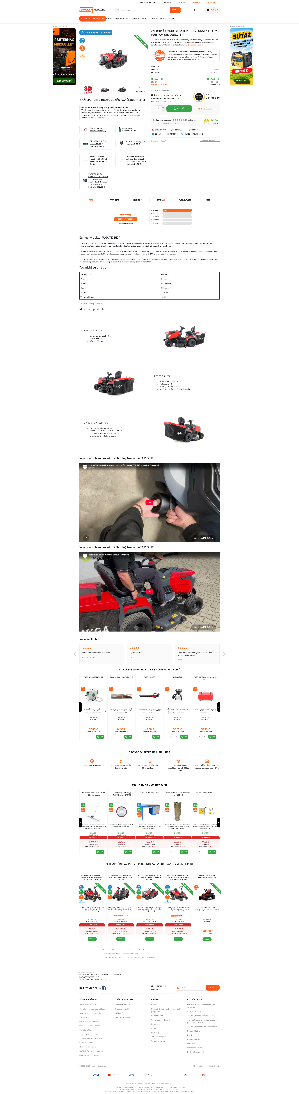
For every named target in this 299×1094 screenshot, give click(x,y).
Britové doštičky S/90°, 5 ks (205, 793)
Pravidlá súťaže (86, 1030)
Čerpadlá (191, 1043)
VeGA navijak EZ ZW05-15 (93, 677)
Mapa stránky (198, 1066)
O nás (153, 1028)
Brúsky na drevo (194, 1039)
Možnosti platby (122, 1005)
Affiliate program (158, 1037)
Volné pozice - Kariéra (160, 1020)
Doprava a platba (122, 1017)
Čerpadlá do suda (194, 1048)
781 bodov (213, 97)
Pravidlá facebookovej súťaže (92, 1009)
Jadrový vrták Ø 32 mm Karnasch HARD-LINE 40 (178, 794)
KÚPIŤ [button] (101, 736)
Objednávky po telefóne (89, 1026)
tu (172, 1084)
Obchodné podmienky (88, 1021)
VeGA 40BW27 (149, 677)
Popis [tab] (91, 200)
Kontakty (183, 2)
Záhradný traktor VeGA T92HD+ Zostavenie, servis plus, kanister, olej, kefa (149, 877)
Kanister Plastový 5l (134, 141)
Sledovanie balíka (122, 1009)
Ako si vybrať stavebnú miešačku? (202, 1027)
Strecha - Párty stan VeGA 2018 (121, 677)
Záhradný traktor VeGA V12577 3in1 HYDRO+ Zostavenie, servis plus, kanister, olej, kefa (92, 877)
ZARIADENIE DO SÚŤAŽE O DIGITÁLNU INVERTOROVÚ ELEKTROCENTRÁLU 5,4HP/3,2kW (98, 179)
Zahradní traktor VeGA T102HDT (146, 957)
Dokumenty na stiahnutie (90, 1013)
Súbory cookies (86, 1043)
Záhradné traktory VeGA (210, 141)
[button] (74, 654)
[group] (93, 707)
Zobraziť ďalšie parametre (90, 303)
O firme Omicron (194, 1011)
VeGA (217, 66)
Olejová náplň (128, 128)
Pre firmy (168, 2)
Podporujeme (157, 1016)
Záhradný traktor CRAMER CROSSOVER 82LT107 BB (207, 876)
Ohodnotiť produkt (126, 219)
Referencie (155, 1024)
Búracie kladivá (193, 1031)
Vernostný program (148, 2)
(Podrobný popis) (195, 45)
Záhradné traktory (139, 19)
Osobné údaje (214, 1066)
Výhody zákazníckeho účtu (90, 1038)
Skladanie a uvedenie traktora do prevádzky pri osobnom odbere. (135, 159)
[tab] (138, 200)
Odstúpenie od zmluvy (89, 1055)
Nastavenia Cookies (87, 1047)
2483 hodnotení (189, 120)
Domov (108, 19)
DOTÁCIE (119, 1013)
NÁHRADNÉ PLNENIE (88, 1005)
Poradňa (154, 1005)
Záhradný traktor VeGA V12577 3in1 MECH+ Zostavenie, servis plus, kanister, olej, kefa (178, 877)
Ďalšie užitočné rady (196, 1052)
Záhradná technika (121, 19)
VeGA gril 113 (177, 677)
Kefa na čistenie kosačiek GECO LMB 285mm (98, 159)
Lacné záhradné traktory (129, 953)
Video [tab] (208, 200)
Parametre (114, 200)
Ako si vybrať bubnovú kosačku (201, 1016)
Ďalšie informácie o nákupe (91, 1051)
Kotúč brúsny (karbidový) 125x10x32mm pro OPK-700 (121, 794)
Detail (92, 939)
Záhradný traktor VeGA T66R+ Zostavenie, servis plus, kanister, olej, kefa (120, 877)
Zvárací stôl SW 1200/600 (149, 793)
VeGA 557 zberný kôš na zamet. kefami (205, 678)
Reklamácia (84, 1017)
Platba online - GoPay (88, 1034)
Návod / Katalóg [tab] (184, 200)
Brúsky (190, 1035)
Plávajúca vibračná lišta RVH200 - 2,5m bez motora (93, 794)
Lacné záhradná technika (111, 953)
